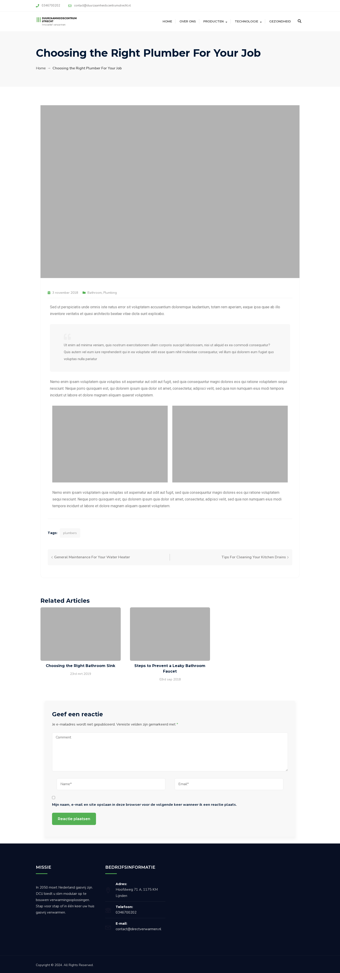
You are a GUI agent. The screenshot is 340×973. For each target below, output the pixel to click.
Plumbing (110, 292)
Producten (213, 21)
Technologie (246, 21)
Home (167, 21)
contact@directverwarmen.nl (138, 929)
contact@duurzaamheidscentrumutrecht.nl (102, 5)
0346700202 (51, 5)
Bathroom (94, 292)
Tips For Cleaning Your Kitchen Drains (254, 557)
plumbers (70, 533)
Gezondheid (280, 21)
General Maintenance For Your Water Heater (92, 557)
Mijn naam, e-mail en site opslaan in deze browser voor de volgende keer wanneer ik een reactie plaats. (144, 804)
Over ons (187, 21)
